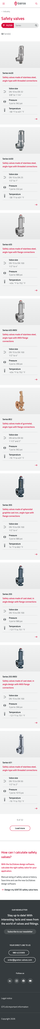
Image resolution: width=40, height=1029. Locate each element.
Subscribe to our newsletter (20, 931)
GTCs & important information (14, 1006)
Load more (20, 828)
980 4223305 (19, 952)
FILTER (9, 25)
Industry (6, 11)
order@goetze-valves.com (20, 959)
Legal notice (6, 998)
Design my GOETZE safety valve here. (21, 889)
